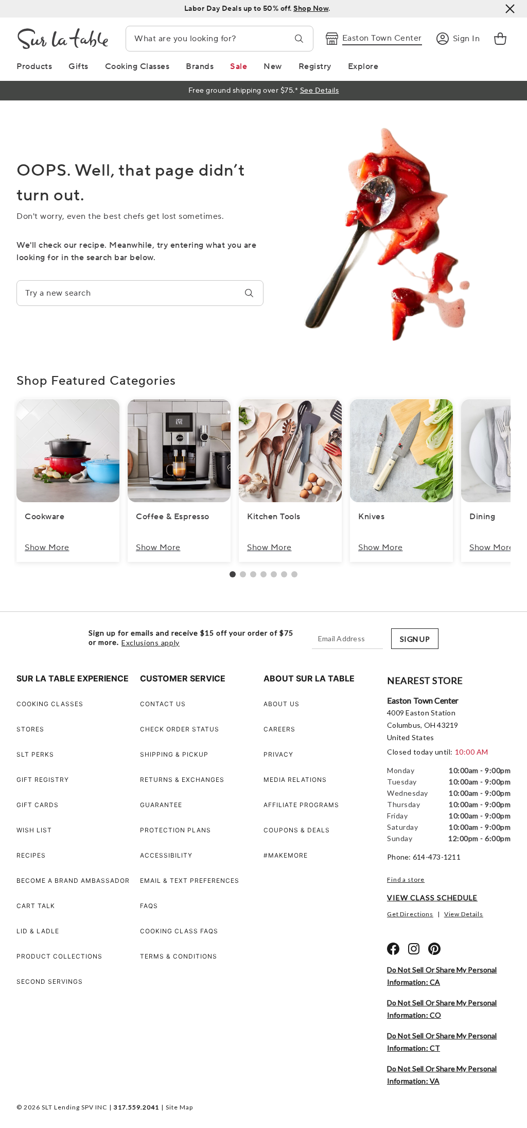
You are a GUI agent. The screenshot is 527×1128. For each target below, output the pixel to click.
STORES (30, 729)
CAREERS (279, 729)
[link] (500, 38)
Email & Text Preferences (189, 880)
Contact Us (163, 704)
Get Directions (410, 914)
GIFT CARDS (37, 805)
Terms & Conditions (178, 956)
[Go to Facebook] (393, 949)
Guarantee (161, 805)
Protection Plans (175, 830)
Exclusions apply (150, 643)
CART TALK (35, 906)
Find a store (406, 879)
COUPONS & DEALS (297, 830)
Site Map (179, 1107)
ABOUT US (282, 704)
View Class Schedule (432, 897)
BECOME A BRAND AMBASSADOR (73, 880)
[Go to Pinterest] (434, 949)
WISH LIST (34, 830)
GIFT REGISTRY (42, 779)
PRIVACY (278, 754)
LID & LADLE (37, 931)
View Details (463, 914)
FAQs (149, 906)
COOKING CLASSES (49, 704)
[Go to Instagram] (414, 949)
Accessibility (166, 855)
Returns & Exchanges (182, 779)
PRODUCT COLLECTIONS (59, 956)
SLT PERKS (35, 754)
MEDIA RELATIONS (295, 779)
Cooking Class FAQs (179, 931)
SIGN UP (415, 639)
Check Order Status (179, 729)
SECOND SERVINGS (49, 981)
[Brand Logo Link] (62, 38)
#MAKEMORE (286, 855)
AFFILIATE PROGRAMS (301, 805)
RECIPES (31, 855)
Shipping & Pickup (174, 754)
